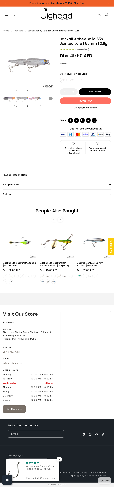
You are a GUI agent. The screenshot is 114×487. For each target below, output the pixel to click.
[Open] (7, 480)
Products (18, 31)
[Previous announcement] (6, 3)
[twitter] (76, 120)
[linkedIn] (82, 120)
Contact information (96, 476)
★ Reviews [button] (111, 246)
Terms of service (98, 472)
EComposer (61, 485)
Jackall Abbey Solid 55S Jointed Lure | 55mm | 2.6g (53, 31)
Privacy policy (80, 472)
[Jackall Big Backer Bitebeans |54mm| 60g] (20, 242)
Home (6, 31)
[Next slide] (51, 98)
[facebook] (70, 120)
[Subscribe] (60, 433)
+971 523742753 (11, 352)
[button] (6, 14)
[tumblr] (94, 120)
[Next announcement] (108, 3)
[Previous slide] (6, 98)
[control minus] (63, 91)
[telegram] (88, 120)
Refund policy (65, 472)
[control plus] (75, 91)
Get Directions (14, 409)
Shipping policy (76, 476)
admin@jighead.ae (12, 363)
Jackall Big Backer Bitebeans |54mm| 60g (19, 264)
